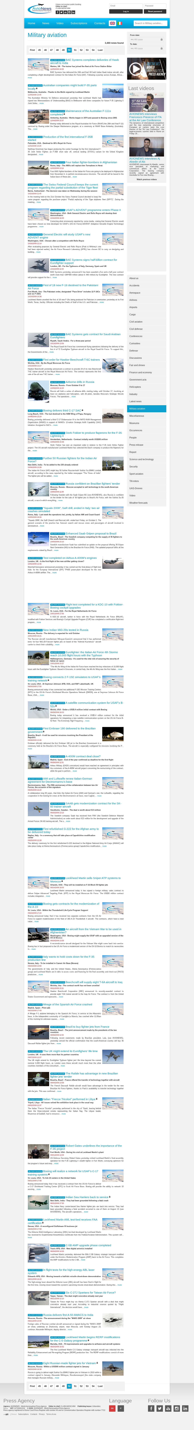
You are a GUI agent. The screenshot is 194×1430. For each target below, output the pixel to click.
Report (132, 452)
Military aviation (137, 408)
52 (81, 50)
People (133, 437)
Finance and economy (140, 372)
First (32, 50)
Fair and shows (137, 365)
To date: (133, 44)
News (45, 23)
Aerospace (134, 293)
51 (75, 50)
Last (100, 50)
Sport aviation (136, 474)
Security (133, 466)
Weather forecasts (138, 503)
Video (59, 23)
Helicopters (135, 387)
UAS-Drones (135, 488)
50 (69, 50)
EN (112, 1408)
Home (31, 23)
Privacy (42, 1414)
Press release (136, 445)
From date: (135, 35)
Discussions (135, 358)
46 (45, 50)
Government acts (137, 379)
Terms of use (51, 1414)
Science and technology (141, 459)
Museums (134, 423)
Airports (133, 307)
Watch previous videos (147, 179)
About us (133, 278)
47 (51, 50)
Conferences (135, 336)
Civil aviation (135, 322)
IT (120, 1408)
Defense (133, 351)
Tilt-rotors (134, 481)
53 (87, 50)
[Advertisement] (76, 318)
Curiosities (134, 343)
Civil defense (136, 329)
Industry (133, 394)
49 (63, 50)
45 (39, 50)
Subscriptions (79, 23)
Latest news (135, 401)
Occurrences (135, 430)
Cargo (132, 314)
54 (93, 50)
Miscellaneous (136, 416)
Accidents (134, 285)
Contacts (99, 23)
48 (57, 50)
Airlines (133, 300)
